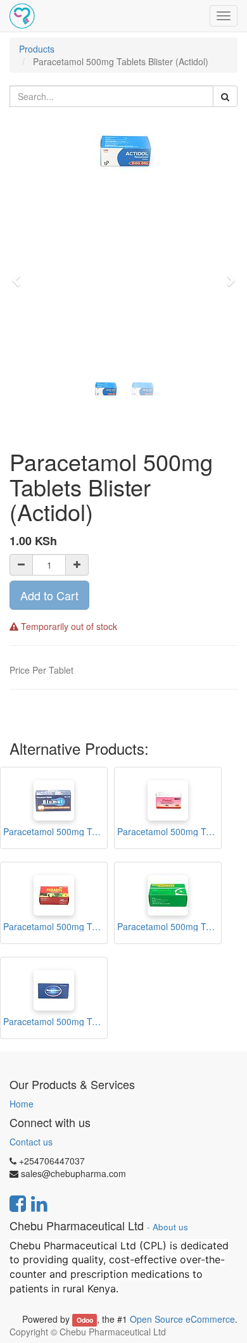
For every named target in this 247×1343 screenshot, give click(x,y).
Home (22, 1103)
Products (36, 48)
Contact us (31, 1141)
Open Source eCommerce (182, 1319)
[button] (20, 274)
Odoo (85, 1320)
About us (170, 1227)
